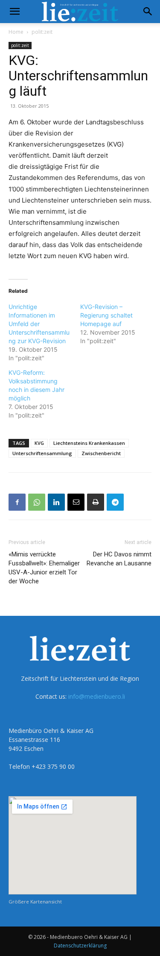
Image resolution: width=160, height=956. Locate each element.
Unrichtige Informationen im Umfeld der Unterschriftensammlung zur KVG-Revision (39, 323)
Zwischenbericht (101, 453)
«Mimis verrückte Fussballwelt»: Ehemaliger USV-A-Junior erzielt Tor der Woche (44, 567)
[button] (14, 11)
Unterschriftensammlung (42, 453)
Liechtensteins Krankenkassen (89, 443)
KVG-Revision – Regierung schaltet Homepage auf (106, 315)
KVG (39, 443)
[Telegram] (115, 502)
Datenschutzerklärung (80, 945)
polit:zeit (42, 31)
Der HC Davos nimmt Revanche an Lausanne (119, 558)
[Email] (75, 502)
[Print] (95, 502)
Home (16, 31)
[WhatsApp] (36, 502)
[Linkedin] (56, 502)
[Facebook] (17, 502)
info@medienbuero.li (96, 696)
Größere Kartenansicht (35, 901)
